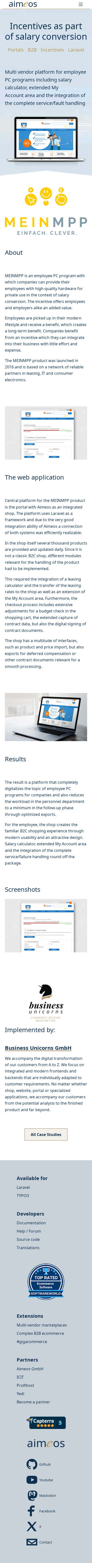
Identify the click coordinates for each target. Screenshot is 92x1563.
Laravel (23, 1187)
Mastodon (47, 1495)
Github (45, 1464)
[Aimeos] (23, 4)
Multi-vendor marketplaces (42, 1325)
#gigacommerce (32, 1341)
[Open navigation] (81, 4)
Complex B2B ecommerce (40, 1333)
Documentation (31, 1223)
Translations (28, 1247)
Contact (45, 1542)
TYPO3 (23, 1195)
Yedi (20, 1393)
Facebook (47, 1510)
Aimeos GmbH (30, 1369)
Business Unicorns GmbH (38, 1047)
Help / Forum (29, 1231)
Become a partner (33, 1402)
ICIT (20, 1377)
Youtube (46, 1479)
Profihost (25, 1385)
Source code (28, 1239)
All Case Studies (46, 1134)
